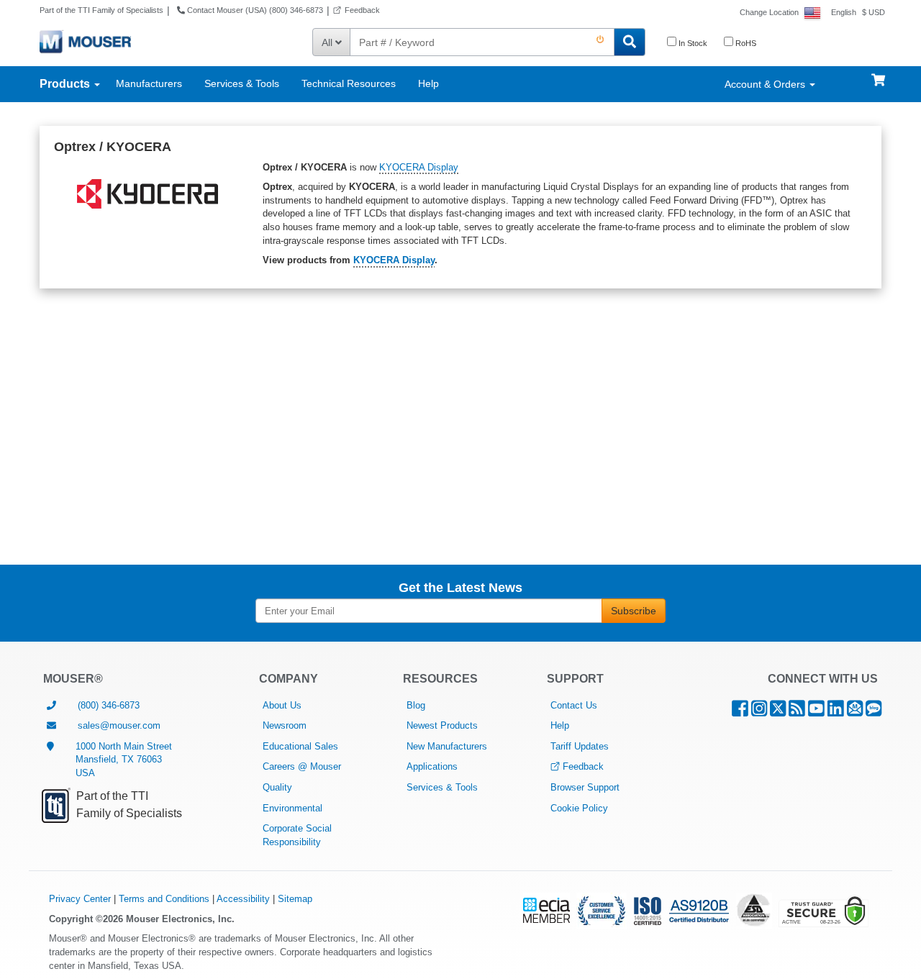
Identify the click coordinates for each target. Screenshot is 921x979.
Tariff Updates (579, 746)
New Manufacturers (447, 746)
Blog (416, 705)
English (843, 12)
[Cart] (878, 73)
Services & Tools (241, 83)
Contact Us (573, 705)
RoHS (744, 43)
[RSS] (797, 711)
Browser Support (585, 787)
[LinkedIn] (835, 711)
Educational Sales (300, 746)
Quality (277, 787)
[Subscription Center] (855, 711)
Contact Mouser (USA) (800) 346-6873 (254, 10)
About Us (282, 705)
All (328, 42)
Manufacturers (149, 83)
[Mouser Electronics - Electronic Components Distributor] (85, 41)
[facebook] (740, 711)
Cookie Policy (579, 808)
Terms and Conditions (164, 898)
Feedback (362, 10)
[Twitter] (778, 711)
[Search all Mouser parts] (629, 42)
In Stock (691, 43)
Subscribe (633, 610)
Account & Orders (766, 84)
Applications (432, 766)
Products (66, 84)
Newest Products (442, 725)
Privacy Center (80, 898)
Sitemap (295, 898)
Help (428, 83)
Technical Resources (348, 83)
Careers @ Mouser (302, 766)
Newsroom (285, 725)
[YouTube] (816, 711)
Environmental (292, 808)
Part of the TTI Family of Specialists (101, 10)
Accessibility (243, 898)
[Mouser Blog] (873, 711)
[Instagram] (759, 711)
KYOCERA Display (418, 167)
